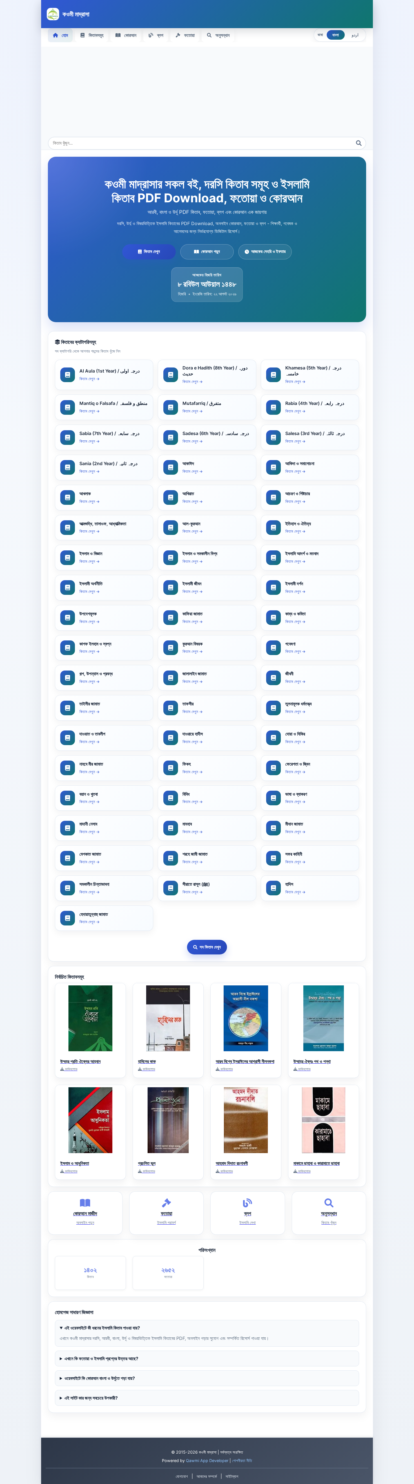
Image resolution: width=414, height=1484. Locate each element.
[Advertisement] (207, 94)
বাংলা (335, 35)
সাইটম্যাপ (232, 1476)
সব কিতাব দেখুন (210, 947)
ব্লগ (160, 35)
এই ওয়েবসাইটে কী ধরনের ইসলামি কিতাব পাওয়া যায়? (102, 1328)
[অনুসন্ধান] (359, 143)
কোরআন (130, 35)
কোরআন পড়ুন (210, 251)
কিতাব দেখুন (152, 251)
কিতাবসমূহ (96, 35)
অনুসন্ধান (222, 35)
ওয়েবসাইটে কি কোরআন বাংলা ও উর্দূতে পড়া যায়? (99, 1378)
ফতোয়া (189, 35)
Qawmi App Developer (207, 1460)
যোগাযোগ (182, 1476)
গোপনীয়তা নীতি (242, 1460)
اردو (355, 35)
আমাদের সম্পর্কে (207, 1476)
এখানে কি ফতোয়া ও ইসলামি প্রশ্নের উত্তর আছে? (101, 1358)
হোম (65, 35)
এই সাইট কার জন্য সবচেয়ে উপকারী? (91, 1398)
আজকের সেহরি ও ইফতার (268, 251)
